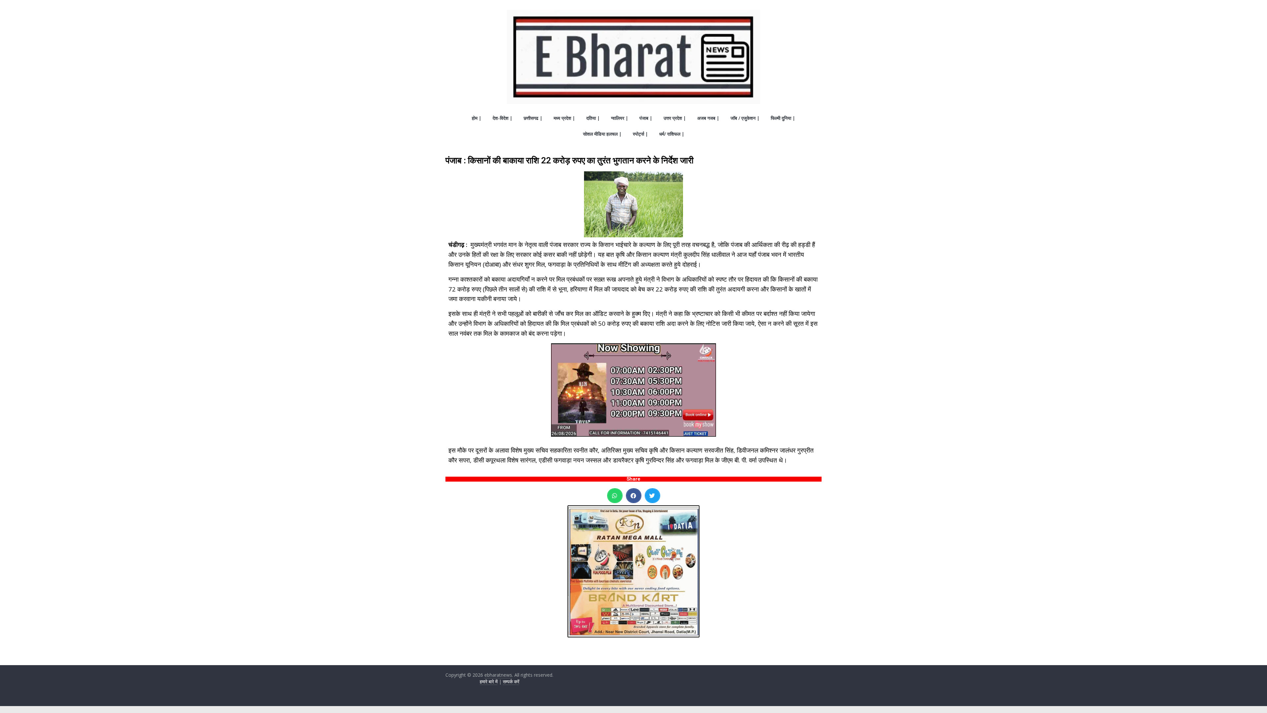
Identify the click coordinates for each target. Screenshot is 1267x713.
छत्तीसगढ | (533, 118)
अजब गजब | (708, 118)
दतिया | (593, 118)
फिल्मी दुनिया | (783, 118)
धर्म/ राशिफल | (671, 134)
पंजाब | (645, 118)
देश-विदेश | (502, 118)
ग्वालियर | (619, 118)
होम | (476, 118)
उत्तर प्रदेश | (675, 118)
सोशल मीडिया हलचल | (602, 134)
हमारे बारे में (489, 681)
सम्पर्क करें (511, 681)
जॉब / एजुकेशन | (745, 118)
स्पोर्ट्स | (640, 134)
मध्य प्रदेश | (564, 118)
